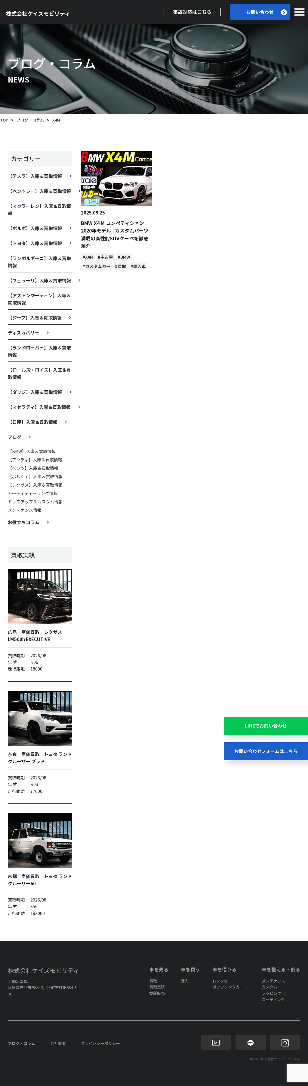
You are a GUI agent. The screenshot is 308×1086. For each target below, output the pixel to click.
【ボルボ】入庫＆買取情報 (35, 228)
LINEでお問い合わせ (266, 725)
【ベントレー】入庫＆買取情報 (39, 191)
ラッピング (271, 993)
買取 (153, 981)
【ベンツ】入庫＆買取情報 (33, 468)
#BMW (124, 257)
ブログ (14, 437)
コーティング (273, 999)
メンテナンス (273, 981)
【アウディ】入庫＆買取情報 (35, 460)
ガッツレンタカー (228, 987)
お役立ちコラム (23, 522)
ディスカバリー (23, 332)
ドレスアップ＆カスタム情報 (35, 502)
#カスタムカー (96, 266)
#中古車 (105, 257)
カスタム (269, 987)
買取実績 (157, 987)
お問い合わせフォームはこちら (265, 751)
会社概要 (58, 1043)
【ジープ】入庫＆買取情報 (35, 317)
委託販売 (157, 993)
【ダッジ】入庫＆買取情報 (35, 392)
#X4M (87, 257)
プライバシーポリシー (100, 1043)
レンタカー (222, 981)
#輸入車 (138, 266)
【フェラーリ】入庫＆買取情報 (39, 280)
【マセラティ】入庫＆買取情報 (39, 407)
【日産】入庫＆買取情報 (32, 422)
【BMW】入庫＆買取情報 (32, 451)
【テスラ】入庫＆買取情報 (35, 176)
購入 (185, 981)
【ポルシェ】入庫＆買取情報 (35, 476)
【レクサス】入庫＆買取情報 (35, 485)
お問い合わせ (259, 12)
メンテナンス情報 (25, 510)
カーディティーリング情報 (33, 493)
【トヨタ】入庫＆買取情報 (35, 243)
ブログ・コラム (30, 120)
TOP (4, 120)
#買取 (120, 266)
